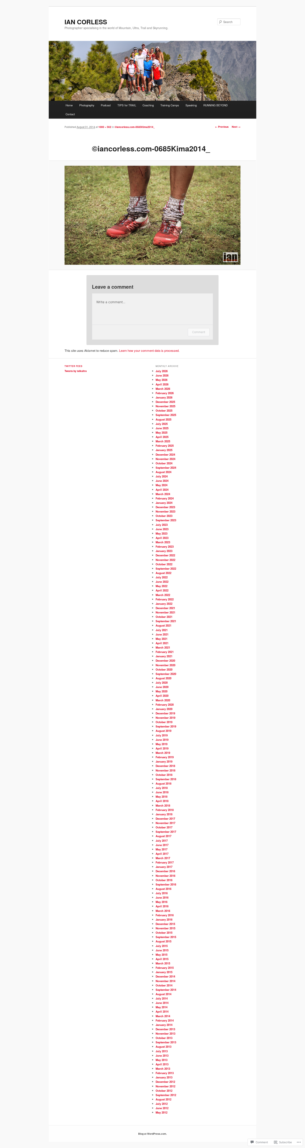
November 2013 (165, 1033)
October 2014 (164, 985)
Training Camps (169, 105)
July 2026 (162, 371)
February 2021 (165, 652)
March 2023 (163, 542)
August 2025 (163, 419)
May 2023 (161, 533)
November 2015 (165, 928)
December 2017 (165, 819)
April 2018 (162, 801)
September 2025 (166, 415)
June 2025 (162, 428)
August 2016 (163, 889)
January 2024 (164, 503)
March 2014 (163, 1016)
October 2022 (164, 564)
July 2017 (162, 841)
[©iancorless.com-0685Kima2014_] (152, 215)
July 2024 (162, 476)
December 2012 (165, 1082)
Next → (236, 127)
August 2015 (163, 941)
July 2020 (162, 682)
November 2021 (165, 612)
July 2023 (162, 525)
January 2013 (164, 1077)
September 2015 (166, 937)
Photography (86, 105)
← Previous (222, 127)
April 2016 (162, 906)
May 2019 (161, 744)
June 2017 (162, 845)
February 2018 (165, 810)
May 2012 (161, 1112)
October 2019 (164, 722)
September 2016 (166, 884)
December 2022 (165, 555)
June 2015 (162, 950)
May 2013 (161, 1060)
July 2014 (162, 998)
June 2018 (162, 792)
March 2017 (163, 858)
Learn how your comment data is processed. (149, 350)
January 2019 (164, 761)
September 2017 (166, 832)
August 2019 (163, 731)
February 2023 (165, 546)
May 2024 (161, 485)
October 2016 (164, 880)
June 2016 (162, 897)
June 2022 (162, 582)
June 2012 (162, 1108)
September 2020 (166, 674)
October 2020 (164, 669)
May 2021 (161, 639)
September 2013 (166, 1042)
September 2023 (166, 520)
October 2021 (164, 617)
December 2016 (165, 871)
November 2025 (165, 406)
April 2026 (162, 384)
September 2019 (166, 726)
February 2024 (165, 498)
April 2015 (162, 959)
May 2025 (161, 432)
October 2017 (164, 827)
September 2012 (166, 1095)
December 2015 (165, 924)
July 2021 (162, 630)
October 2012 (164, 1091)
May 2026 (161, 380)
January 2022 (164, 604)
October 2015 (164, 933)
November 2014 (165, 981)
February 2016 (165, 915)
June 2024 (162, 481)
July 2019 (162, 735)
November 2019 (165, 718)
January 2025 (164, 450)
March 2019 (163, 753)
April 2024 (162, 490)
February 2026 (165, 393)
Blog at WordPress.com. (152, 1134)
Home (69, 105)
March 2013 (163, 1069)
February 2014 (165, 1020)
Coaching (148, 105)
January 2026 (164, 397)
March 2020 (163, 700)
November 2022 (165, 560)
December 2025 (165, 402)
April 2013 (162, 1064)
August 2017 (163, 836)
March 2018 (163, 805)
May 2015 (161, 955)
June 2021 (162, 634)
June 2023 (162, 529)
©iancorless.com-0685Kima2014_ (135, 127)
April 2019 (162, 748)
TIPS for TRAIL (126, 105)
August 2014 (163, 994)
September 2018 (166, 779)
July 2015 (162, 946)
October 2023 (164, 516)
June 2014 (162, 1003)
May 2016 (161, 902)
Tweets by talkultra (76, 371)
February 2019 (165, 757)
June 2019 (162, 740)
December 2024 (165, 454)
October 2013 (164, 1038)
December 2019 (165, 713)
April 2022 (162, 590)
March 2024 (163, 494)
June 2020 (162, 687)
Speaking (191, 105)
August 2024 (163, 472)
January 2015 (164, 972)
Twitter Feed (73, 366)
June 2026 (162, 375)
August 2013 (163, 1047)
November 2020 (165, 665)
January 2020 (164, 709)
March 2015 (163, 963)
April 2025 (162, 437)
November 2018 (165, 770)
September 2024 (166, 468)
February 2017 (165, 862)
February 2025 (165, 446)
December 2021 (165, 608)
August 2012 (163, 1099)
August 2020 (163, 678)
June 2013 (162, 1055)
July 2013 (162, 1051)
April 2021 (162, 643)
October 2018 (164, 775)
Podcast (106, 105)
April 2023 (162, 538)
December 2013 (165, 1029)
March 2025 (163, 441)
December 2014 (165, 976)
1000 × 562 (104, 127)
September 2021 (166, 621)
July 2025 (162, 424)
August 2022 (163, 573)
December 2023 (165, 507)
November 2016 (165, 876)
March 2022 (163, 595)
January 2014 (164, 1025)
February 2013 (165, 1073)
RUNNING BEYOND (215, 105)
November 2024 (165, 459)
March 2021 (163, 647)
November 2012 (165, 1086)
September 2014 (166, 990)
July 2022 (162, 577)
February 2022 (165, 599)
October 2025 (164, 410)
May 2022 (161, 586)
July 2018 (162, 788)
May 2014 (161, 1007)
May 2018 (161, 796)
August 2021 (163, 625)
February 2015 (165, 968)
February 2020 (165, 704)
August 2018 (163, 783)
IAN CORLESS (86, 21)
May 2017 (161, 849)
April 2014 (162, 1011)
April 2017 (162, 854)
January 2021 (164, 656)
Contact (70, 114)
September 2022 (166, 568)
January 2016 (164, 919)
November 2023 (165, 511)
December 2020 (165, 660)
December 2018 (165, 766)
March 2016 (163, 911)
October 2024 (164, 463)
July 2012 (162, 1104)
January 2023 (164, 551)
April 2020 (162, 696)
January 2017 (164, 867)
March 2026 (163, 389)
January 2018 (164, 814)
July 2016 (162, 893)
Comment (198, 332)
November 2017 (165, 823)
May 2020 (161, 691)
